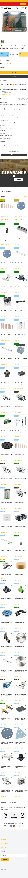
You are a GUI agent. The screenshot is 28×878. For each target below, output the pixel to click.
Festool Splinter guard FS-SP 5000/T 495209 (6, 311)
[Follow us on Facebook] (2, 869)
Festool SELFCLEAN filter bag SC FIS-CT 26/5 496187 (6, 527)
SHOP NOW (18, 179)
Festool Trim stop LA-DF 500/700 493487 (19, 623)
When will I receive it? (4, 58)
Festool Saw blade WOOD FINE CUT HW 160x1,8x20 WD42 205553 (21, 671)
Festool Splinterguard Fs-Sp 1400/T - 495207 (20, 239)
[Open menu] (2, 7)
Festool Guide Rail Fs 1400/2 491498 (6, 359)
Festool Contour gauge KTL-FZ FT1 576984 (7, 431)
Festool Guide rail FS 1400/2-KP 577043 (6, 551)
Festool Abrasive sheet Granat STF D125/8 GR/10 (7, 743)
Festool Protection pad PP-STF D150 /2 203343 (21, 359)
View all (25, 196)
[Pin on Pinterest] (22, 99)
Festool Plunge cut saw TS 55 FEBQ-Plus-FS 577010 (6, 287)
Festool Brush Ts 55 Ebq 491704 (5, 719)
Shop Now (23, 3)
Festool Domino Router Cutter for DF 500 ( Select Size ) (6, 239)
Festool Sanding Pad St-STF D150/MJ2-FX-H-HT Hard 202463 (6, 623)
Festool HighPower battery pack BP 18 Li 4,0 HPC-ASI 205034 (20, 527)
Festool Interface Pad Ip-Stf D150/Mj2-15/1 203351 (6, 455)
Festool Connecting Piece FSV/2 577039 (20, 263)
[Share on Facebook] (19, 99)
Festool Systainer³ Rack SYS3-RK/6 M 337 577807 (21, 791)
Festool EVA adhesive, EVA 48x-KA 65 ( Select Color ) (20, 575)
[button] (3, 60)
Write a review (14, 154)
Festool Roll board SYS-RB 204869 (6, 767)
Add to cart (14, 72)
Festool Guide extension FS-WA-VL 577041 (6, 671)
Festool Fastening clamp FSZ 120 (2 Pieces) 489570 (20, 431)
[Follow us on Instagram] (5, 869)
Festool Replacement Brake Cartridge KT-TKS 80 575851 (6, 695)
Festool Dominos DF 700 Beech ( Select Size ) (5, 335)
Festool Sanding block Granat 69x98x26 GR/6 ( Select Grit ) (20, 383)
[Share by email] (27, 99)
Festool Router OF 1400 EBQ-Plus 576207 (6, 479)
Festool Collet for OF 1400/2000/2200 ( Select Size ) (6, 383)
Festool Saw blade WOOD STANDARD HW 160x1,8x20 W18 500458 (20, 647)
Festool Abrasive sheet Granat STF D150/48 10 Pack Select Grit (21, 215)
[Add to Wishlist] (11, 201)
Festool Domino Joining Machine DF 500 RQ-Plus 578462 (19, 503)
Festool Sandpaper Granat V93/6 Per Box (20, 743)
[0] (25, 8)
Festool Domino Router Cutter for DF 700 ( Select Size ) (20, 551)
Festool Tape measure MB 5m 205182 (20, 287)
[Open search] (17, 8)
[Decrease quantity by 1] (5, 67)
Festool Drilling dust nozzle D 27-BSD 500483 (6, 647)
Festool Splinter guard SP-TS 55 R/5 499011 (20, 599)
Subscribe (5, 859)
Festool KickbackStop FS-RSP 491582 (20, 767)
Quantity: (2, 67)
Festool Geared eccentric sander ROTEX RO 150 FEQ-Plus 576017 (6, 575)
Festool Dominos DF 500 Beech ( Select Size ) (5, 215)
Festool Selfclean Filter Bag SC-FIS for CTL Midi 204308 (20, 335)
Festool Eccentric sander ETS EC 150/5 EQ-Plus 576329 (20, 479)
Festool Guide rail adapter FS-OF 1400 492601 (6, 599)
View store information (6, 94)
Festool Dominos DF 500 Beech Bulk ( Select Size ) (20, 455)
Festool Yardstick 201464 (20, 310)
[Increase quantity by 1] (12, 67)
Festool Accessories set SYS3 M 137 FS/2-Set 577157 (7, 791)
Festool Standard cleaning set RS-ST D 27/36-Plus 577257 (6, 407)
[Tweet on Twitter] (24, 99)
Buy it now (14, 76)
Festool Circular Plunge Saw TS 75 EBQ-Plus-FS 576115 (20, 695)
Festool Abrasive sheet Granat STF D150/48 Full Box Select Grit (7, 263)
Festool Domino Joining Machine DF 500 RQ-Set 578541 (19, 407)
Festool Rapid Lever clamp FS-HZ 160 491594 (7, 503)
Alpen (1, 50)
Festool (2, 213)
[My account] (19, 8)
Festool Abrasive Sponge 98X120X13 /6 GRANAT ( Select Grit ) (20, 719)
